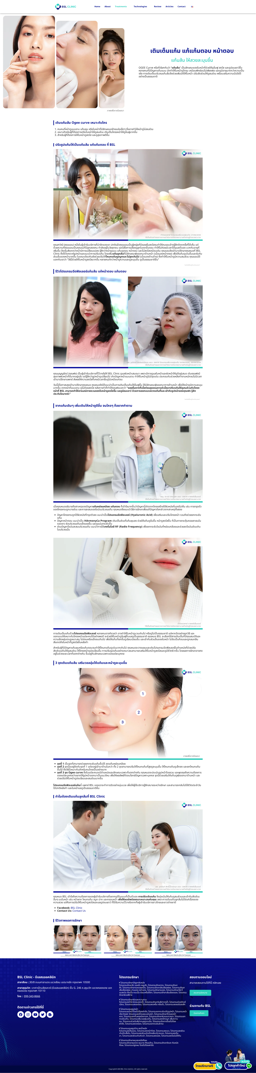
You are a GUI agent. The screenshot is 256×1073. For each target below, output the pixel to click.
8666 (37, 996)
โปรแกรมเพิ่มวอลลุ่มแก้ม (140, 1018)
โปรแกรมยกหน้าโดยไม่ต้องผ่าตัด (133, 1011)
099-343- (29, 996)
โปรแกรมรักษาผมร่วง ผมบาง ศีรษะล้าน (136, 1042)
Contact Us (79, 911)
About (108, 6)
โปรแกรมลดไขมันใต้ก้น (171, 1035)
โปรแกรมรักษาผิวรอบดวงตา (161, 1016)
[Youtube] (35, 1014)
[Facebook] (20, 1014)
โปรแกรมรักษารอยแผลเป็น (134, 987)
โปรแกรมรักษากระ (156, 985)
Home (97, 6)
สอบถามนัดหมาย (200, 992)
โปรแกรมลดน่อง (153, 1035)
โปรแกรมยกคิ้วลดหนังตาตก (136, 1016)
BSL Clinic (76, 908)
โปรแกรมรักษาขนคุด (156, 990)
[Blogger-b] (50, 1014)
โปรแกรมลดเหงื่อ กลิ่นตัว (153, 1004)
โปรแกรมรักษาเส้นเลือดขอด (166, 992)
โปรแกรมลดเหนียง (133, 1023)
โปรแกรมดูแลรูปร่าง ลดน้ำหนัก (134, 1028)
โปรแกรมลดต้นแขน (127, 1030)
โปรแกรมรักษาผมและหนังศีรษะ (134, 1040)
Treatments (121, 6)
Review (157, 6)
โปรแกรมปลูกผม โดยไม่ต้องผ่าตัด (139, 1045)
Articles (169, 6)
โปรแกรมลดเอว (162, 1030)
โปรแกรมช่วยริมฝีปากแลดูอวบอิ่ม (137, 1021)
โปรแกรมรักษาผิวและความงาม (134, 999)
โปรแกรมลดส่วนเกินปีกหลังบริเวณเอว (147, 1033)
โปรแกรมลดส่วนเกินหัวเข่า (133, 1035)
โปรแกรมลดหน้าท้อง (146, 1030)
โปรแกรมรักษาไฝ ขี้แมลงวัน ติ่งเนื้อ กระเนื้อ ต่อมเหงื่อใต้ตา (151, 991)
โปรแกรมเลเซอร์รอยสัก (175, 1004)
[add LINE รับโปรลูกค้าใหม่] (238, 1059)
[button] (153, 983)
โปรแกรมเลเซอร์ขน (133, 1004)
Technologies (140, 6)
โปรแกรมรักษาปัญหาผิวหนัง (133, 982)
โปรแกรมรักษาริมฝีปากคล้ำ (156, 1002)
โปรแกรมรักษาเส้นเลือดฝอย (159, 987)
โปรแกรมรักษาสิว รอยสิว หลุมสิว (133, 985)
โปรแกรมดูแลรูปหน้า (129, 1009)
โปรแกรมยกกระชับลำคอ (153, 1023)
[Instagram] (28, 1014)
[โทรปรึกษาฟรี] (207, 1065)
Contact (182, 6)
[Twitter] (42, 1014)
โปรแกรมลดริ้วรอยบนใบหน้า (141, 1014)
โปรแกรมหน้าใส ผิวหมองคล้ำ (131, 1002)
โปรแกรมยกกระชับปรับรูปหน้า (161, 1011)
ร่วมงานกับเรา (199, 1013)
